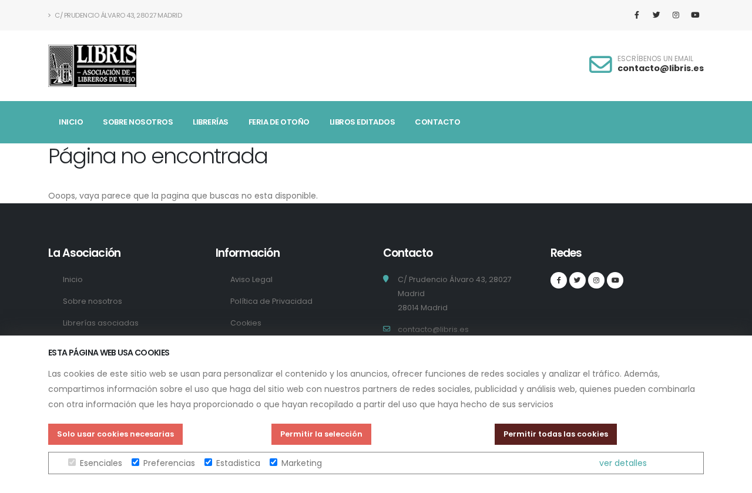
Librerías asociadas (101, 323)
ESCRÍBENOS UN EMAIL (655, 59)
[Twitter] (656, 15)
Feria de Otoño (279, 122)
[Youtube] (695, 15)
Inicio (71, 122)
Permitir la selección (321, 434)
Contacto (437, 122)
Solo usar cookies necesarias (115, 434)
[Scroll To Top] (731, 480)
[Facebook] (637, 15)
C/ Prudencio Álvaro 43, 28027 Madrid (117, 15)
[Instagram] (675, 15)
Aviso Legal (251, 279)
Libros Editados (362, 122)
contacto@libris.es (660, 68)
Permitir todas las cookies (555, 434)
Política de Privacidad (271, 301)
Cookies (245, 323)
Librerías (211, 122)
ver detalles (623, 463)
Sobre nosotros (138, 122)
